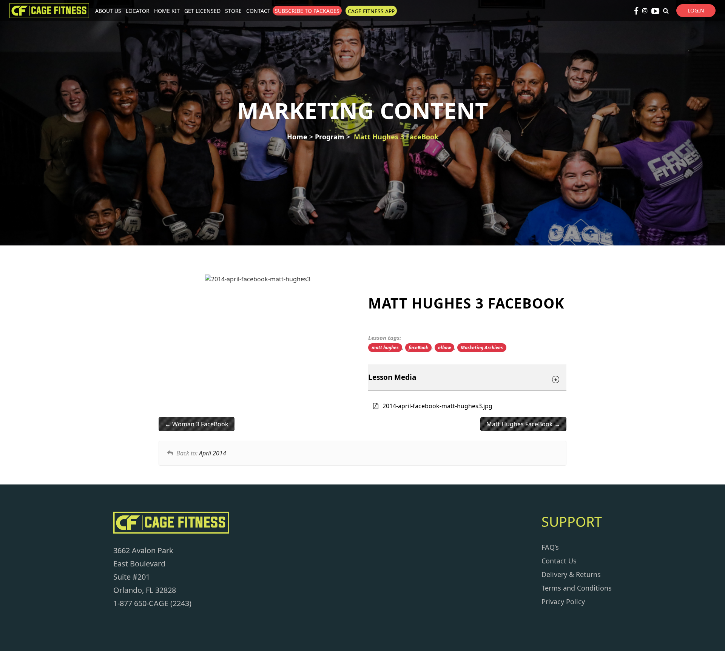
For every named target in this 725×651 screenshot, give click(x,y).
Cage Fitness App (371, 11)
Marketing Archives (482, 347)
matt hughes (385, 347)
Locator (138, 10)
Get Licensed (202, 10)
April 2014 (212, 453)
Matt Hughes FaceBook (520, 424)
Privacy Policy (563, 601)
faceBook (418, 347)
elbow (444, 347)
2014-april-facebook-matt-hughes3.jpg (437, 406)
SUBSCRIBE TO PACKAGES (307, 10)
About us (108, 10)
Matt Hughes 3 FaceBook (396, 136)
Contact (258, 10)
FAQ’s (550, 547)
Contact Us (559, 560)
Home (297, 136)
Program (329, 136)
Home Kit (167, 10)
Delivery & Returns (571, 574)
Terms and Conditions (576, 587)
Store (233, 10)
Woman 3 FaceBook (199, 424)
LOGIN (696, 10)
